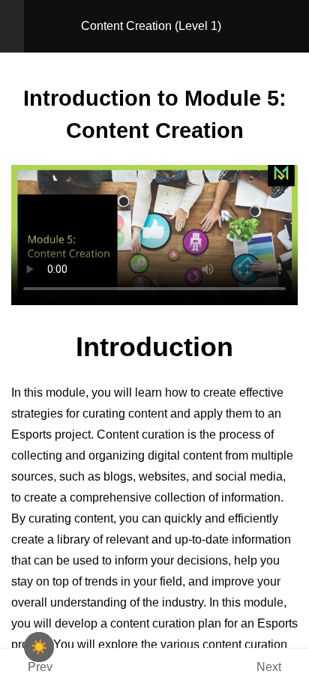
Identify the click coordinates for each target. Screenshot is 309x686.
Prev (40, 667)
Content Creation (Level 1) (151, 25)
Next (268, 667)
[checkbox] (39, 647)
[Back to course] (293, 26)
